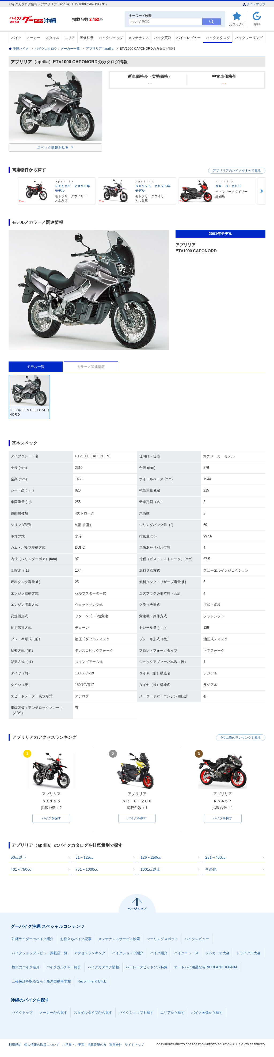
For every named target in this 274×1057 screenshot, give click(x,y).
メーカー (33, 38)
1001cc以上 (150, 869)
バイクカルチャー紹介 (63, 967)
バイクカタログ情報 (103, 967)
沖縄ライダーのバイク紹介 (33, 939)
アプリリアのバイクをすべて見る (237, 170)
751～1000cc (86, 869)
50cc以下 (18, 857)
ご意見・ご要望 (73, 1045)
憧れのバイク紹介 (26, 967)
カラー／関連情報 (91, 367)
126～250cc (150, 857)
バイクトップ (22, 1013)
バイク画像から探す (207, 1013)
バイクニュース (186, 953)
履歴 (257, 24)
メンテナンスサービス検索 (119, 939)
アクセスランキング (89, 953)
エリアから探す (172, 1013)
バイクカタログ (218, 38)
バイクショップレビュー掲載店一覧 (39, 953)
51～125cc (84, 857)
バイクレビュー (188, 38)
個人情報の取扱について (41, 1045)
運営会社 (115, 1045)
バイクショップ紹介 (127, 953)
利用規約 (15, 1045)
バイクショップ (111, 38)
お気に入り (237, 24)
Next (261, 191)
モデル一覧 (35, 367)
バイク (16, 38)
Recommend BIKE (92, 981)
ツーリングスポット (162, 939)
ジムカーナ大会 (217, 953)
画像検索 (87, 38)
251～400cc (215, 857)
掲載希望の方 (96, 1045)
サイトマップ (255, 4)
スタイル (52, 38)
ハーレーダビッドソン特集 (147, 967)
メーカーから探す (53, 1013)
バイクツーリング (249, 38)
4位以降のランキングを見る (240, 738)
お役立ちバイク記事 (76, 939)
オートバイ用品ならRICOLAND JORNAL (206, 967)
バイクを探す (51, 818)
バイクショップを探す (136, 1013)
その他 (210, 869)
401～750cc (21, 869)
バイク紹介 (159, 953)
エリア (69, 38)
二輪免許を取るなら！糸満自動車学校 (41, 981)
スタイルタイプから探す (93, 1013)
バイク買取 (162, 38)
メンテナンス (138, 38)
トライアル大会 (248, 953)
